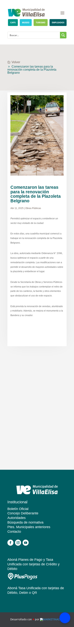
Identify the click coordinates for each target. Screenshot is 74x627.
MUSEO (25, 22)
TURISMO (40, 22)
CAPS (13, 22)
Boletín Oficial (17, 509)
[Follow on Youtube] (26, 543)
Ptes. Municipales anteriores (28, 527)
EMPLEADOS (58, 22)
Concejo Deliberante (22, 513)
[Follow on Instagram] (18, 543)
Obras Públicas (33, 208)
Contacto (14, 531)
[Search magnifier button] (63, 35)
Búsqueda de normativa (25, 522)
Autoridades (16, 518)
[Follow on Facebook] (10, 543)
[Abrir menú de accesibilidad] (65, 617)
